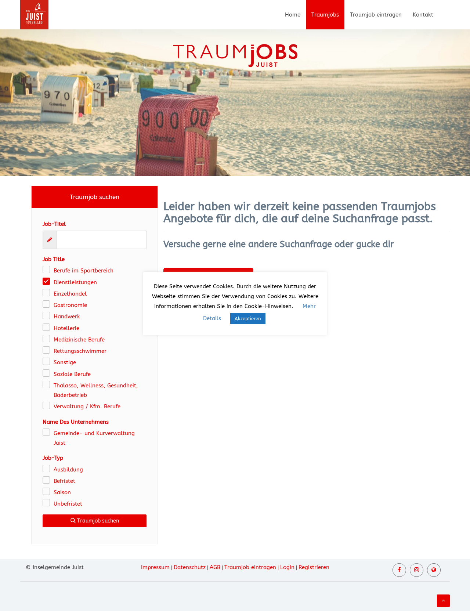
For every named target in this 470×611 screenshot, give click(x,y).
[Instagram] (416, 570)
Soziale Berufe (72, 374)
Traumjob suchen (97, 521)
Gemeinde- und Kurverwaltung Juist (94, 438)
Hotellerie (66, 328)
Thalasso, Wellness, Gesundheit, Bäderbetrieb (96, 390)
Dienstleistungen (75, 282)
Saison (62, 492)
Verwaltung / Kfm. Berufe (87, 406)
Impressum (155, 567)
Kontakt (423, 14)
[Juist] (434, 570)
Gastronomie (70, 305)
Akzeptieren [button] (248, 318)
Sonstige (65, 362)
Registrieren (314, 567)
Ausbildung (68, 469)
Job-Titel (54, 224)
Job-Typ (53, 458)
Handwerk (67, 316)
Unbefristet (68, 503)
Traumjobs (325, 14)
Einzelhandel (70, 293)
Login (287, 567)
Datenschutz (190, 567)
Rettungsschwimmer (80, 351)
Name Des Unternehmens (76, 422)
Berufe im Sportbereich (83, 270)
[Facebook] (399, 570)
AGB (215, 567)
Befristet (64, 481)
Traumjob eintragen (376, 14)
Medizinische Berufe (79, 339)
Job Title (54, 259)
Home (292, 14)
